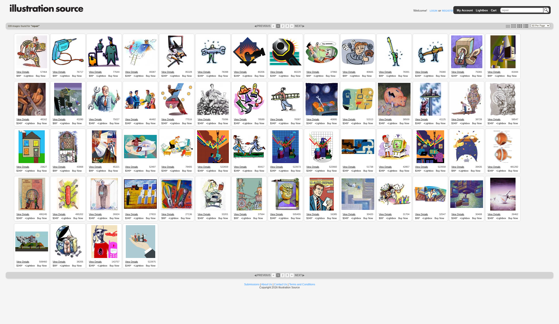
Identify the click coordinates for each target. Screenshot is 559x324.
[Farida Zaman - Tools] (249, 115)
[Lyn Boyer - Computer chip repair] (68, 115)
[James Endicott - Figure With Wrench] (176, 115)
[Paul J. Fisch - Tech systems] (249, 210)
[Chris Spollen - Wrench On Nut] (285, 65)
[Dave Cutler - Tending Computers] (140, 208)
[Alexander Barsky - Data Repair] (213, 162)
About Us (266, 284)
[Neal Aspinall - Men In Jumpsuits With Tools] (104, 67)
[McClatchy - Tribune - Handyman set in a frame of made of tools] (285, 210)
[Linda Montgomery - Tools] (176, 209)
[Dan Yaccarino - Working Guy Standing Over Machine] (467, 162)
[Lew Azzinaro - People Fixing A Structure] (503, 115)
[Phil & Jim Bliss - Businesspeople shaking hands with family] (140, 109)
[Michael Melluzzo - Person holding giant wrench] (213, 67)
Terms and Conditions (302, 284)
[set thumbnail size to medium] (513, 26)
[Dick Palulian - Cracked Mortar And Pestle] (503, 210)
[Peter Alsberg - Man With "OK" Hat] (358, 64)
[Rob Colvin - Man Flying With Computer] (358, 209)
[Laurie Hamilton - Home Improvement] (68, 162)
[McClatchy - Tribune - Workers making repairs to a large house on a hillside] (31, 251)
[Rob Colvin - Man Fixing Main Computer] (466, 207)
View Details (22, 72)
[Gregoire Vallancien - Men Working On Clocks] (394, 205)
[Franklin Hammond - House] (32, 162)
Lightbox (482, 10)
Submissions (251, 284)
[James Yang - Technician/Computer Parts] (358, 110)
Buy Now (40, 76)
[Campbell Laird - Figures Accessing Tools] (358, 153)
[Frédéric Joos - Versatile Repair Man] (31, 67)
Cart (493, 10)
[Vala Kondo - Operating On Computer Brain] (213, 210)
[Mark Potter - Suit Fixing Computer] (503, 67)
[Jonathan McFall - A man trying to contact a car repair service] (104, 257)
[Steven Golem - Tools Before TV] (176, 67)
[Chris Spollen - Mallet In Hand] (249, 66)
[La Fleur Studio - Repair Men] (32, 115)
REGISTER (448, 10)
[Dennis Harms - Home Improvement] (140, 158)
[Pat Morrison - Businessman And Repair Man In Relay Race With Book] (249, 158)
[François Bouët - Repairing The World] (68, 257)
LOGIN (433, 10)
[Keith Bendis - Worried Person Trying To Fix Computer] (176, 157)
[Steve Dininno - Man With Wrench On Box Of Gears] (321, 115)
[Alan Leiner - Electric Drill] (68, 65)
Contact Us (280, 284)
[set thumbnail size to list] (525, 26)
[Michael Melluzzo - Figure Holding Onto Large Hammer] (430, 66)
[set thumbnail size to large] (519, 26)
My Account (465, 10)
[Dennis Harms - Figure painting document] (104, 162)
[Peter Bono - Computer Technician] (466, 67)
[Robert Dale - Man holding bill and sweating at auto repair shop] (322, 210)
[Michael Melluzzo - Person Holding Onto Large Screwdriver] (394, 67)
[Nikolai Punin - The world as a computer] (430, 201)
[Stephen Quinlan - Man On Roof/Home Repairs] (140, 65)
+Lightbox (28, 76)
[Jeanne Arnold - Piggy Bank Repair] (394, 115)
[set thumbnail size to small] (508, 26)
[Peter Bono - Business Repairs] (104, 112)
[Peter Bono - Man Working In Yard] (213, 115)
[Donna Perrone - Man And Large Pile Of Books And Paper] (466, 115)
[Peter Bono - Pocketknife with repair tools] (68, 210)
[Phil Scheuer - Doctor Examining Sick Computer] (394, 159)
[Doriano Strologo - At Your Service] (140, 257)
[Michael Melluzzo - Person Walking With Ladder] (285, 111)
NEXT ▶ (299, 26)
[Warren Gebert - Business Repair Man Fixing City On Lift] (430, 115)
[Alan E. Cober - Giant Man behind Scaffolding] (104, 210)
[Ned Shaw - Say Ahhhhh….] (321, 63)
